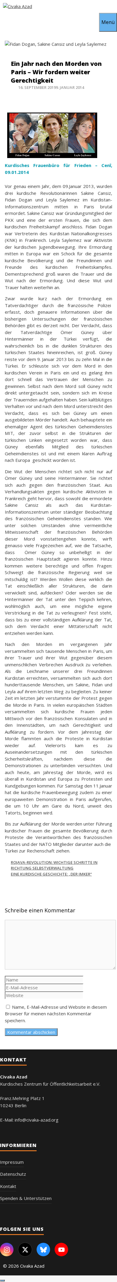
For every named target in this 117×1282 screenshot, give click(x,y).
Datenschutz (13, 1174)
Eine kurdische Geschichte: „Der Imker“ (51, 874)
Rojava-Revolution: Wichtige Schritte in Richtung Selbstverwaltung (54, 865)
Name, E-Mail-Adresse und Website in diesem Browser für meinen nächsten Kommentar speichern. (56, 1013)
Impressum (12, 1162)
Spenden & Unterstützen (26, 1198)
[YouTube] (61, 1249)
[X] (25, 1249)
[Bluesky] (43, 1249)
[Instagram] (7, 1249)
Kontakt (8, 1186)
